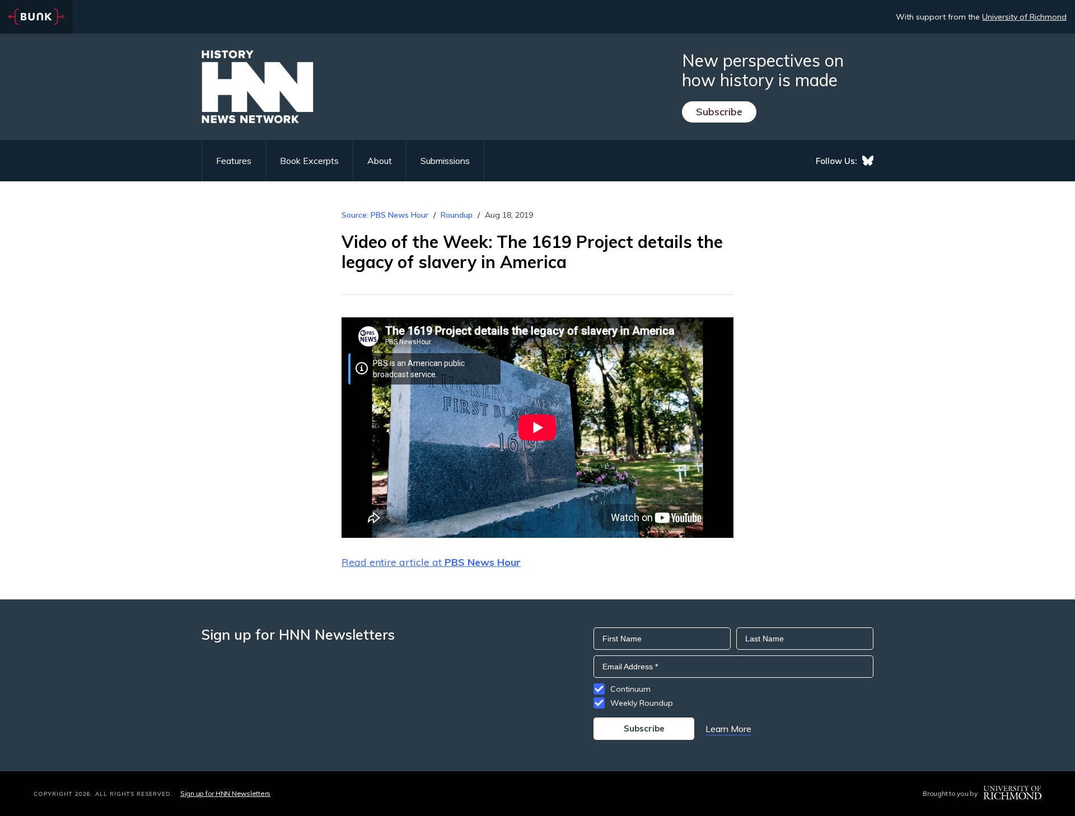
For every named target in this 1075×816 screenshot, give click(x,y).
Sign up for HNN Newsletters (225, 793)
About (379, 160)
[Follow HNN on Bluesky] (867, 160)
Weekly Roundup (641, 703)
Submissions (445, 160)
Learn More (728, 728)
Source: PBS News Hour (385, 215)
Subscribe (719, 111)
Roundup (457, 215)
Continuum (630, 689)
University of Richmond (1024, 17)
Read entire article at (431, 562)
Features (233, 160)
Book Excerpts (309, 160)
